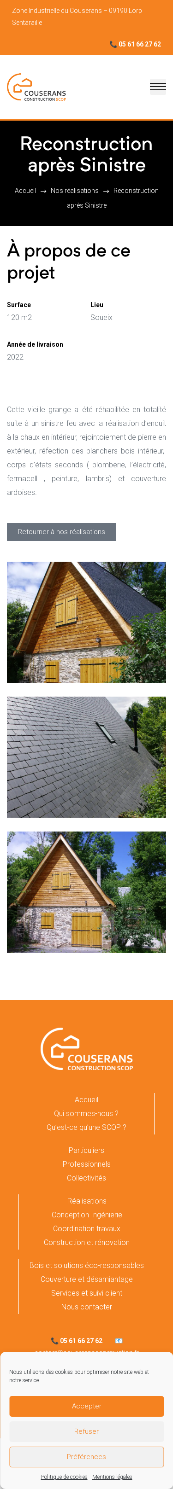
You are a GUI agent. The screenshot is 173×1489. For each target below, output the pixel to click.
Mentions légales (112, 1477)
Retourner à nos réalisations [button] (61, 532)
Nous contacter (86, 1307)
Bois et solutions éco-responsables (87, 1265)
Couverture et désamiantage (87, 1279)
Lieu (96, 304)
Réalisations (87, 1201)
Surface (19, 304)
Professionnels (87, 1164)
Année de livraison (35, 344)
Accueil (86, 1099)
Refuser (86, 1431)
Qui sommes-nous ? (86, 1113)
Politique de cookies (64, 1477)
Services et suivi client (86, 1293)
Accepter (86, 1406)
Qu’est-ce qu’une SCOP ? (86, 1127)
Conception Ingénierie (87, 1214)
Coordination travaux (86, 1228)
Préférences (86, 1457)
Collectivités (86, 1178)
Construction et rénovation (87, 1242)
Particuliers (86, 1150)
